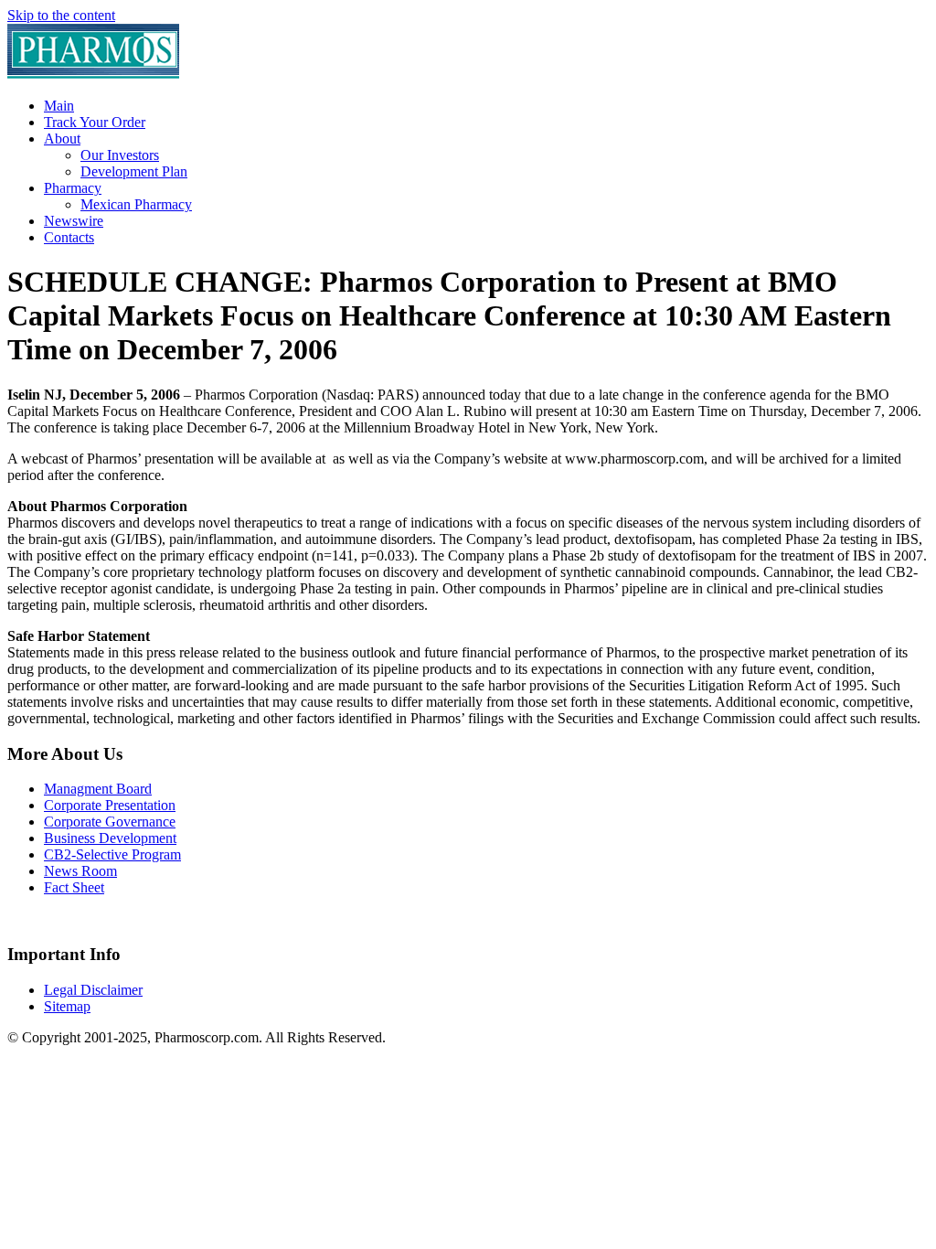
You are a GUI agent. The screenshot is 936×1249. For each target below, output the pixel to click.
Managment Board (98, 788)
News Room (80, 871)
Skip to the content (61, 15)
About (62, 138)
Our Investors (119, 155)
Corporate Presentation (110, 805)
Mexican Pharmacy (136, 204)
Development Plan (133, 171)
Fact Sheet (74, 887)
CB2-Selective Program (112, 854)
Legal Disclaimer (93, 990)
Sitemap (67, 1006)
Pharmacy (72, 188)
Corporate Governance (110, 821)
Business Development (110, 838)
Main (59, 105)
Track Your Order (94, 122)
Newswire (73, 221)
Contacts (69, 237)
